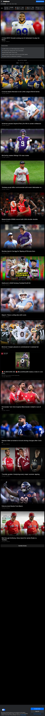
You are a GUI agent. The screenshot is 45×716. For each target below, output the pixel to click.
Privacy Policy (23, 714)
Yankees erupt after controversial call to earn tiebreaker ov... (22, 187)
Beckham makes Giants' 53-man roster (9, 52)
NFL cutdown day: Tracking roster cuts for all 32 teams (12, 50)
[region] (22, 710)
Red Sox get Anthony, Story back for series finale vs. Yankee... (19, 539)
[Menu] (1, 1)
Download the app (40, 1)
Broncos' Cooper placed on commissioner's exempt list (20, 347)
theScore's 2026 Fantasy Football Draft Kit (16, 283)
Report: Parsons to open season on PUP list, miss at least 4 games (15, 54)
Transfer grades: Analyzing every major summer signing (20, 474)
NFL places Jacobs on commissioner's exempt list (11, 56)
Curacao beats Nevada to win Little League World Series (21, 91)
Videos (26, 62)
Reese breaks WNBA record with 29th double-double (20, 219)
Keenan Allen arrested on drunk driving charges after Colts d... (21, 441)
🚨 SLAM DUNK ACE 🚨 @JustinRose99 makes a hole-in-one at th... (22, 372)
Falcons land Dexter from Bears (12, 506)
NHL (13, 3)
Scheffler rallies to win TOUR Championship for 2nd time (13, 48)
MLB (16, 3)
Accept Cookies (37, 708)
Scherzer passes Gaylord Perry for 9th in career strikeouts (21, 123)
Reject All (37, 711)
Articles (22, 62)
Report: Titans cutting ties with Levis (14, 315)
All (17, 62)
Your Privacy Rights (37, 713)
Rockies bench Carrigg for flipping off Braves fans (18, 251)
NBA (10, 3)
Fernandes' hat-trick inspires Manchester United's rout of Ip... (21, 408)
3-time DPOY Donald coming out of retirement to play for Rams (21, 39)
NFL (8, 3)
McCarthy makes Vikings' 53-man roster (15, 155)
